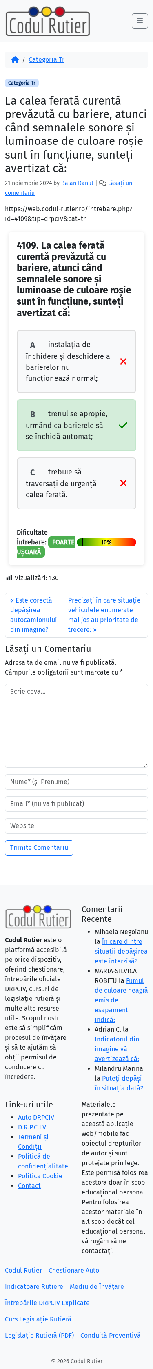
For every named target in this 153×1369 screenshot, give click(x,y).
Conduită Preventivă (110, 1335)
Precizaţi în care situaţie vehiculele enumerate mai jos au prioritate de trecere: (104, 614)
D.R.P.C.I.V (32, 1127)
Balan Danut (77, 183)
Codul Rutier (23, 1270)
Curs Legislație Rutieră (38, 1319)
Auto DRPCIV (36, 1117)
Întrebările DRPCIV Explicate (47, 1303)
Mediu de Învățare (97, 1286)
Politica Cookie (40, 1176)
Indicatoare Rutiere (34, 1286)
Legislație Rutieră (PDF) (39, 1335)
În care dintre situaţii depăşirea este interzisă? (121, 951)
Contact (29, 1186)
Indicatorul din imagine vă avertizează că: (117, 1049)
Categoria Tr (46, 59)
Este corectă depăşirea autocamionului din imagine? (33, 614)
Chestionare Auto (74, 1270)
